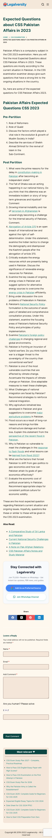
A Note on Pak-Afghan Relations (26, 547)
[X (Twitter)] (21, 617)
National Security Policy (32, 304)
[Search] (43, 4)
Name (6, 649)
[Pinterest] (30, 617)
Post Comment (12, 736)
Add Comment (10, 674)
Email (6, 661)
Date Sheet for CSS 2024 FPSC (19, 805)
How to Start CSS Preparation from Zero (22, 817)
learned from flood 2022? (25, 455)
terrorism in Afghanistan (25, 211)
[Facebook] (12, 617)
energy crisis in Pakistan (22, 292)
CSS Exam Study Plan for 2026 (19, 782)
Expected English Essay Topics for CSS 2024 (24, 801)
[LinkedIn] (39, 617)
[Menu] (48, 4)
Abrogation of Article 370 (22, 226)
